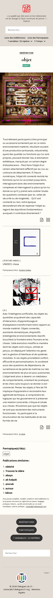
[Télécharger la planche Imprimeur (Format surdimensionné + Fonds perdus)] (48, 220)
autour (9, 488)
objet (26, 65)
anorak (9, 484)
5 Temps (38, 41)
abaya (9, 475)
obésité (9, 466)
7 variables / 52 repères (18, 41)
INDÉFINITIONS (26, 522)
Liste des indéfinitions (15, 38)
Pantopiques (26, 530)
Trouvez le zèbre (14, 471)
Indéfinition (26, 53)
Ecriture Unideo (25, 270)
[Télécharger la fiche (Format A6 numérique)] (42, 220)
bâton (8, 492)
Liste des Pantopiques (38, 38)
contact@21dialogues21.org (36, 506)
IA (20, 434)
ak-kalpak (11, 479)
